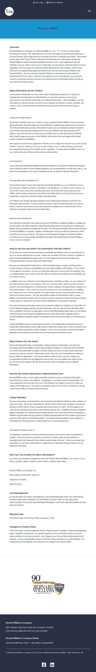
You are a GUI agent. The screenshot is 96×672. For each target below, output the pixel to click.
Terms (41, 653)
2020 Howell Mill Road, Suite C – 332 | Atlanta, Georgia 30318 (29, 643)
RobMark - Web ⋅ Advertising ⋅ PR (71, 653)
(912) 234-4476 (11, 631)
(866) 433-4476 (24, 631)
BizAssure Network (56, 2)
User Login (39, 2)
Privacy (35, 653)
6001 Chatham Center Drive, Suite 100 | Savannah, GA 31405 (29, 627)
